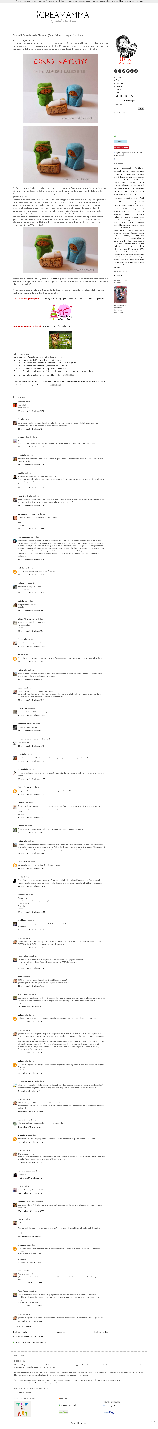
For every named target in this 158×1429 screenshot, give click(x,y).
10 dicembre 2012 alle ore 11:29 (30, 1178)
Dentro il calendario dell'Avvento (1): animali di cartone (39, 360)
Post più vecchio (101, 1332)
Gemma (21, 826)
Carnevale (132, 182)
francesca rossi (24, 537)
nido (129, 230)
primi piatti (119, 241)
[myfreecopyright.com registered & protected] (129, 155)
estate (136, 198)
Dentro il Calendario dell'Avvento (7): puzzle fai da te (38, 375)
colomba (117, 188)
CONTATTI (120, 93)
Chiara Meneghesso (26, 619)
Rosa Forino (23, 956)
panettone (117, 233)
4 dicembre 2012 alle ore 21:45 (30, 1127)
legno (135, 220)
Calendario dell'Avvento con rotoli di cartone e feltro (38, 357)
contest (136, 188)
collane (133, 185)
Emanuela (22, 1245)
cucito (127, 192)
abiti (116, 168)
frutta (117, 212)
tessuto (44, 385)
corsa (141, 188)
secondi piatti (119, 254)
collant (141, 185)
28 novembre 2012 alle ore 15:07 (31, 631)
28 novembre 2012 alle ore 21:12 (31, 731)
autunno (140, 171)
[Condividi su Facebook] (71, 375)
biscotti (129, 177)
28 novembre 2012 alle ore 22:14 (31, 794)
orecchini (135, 230)
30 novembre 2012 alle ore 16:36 (31, 986)
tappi (39, 385)
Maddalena (22, 920)
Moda (116, 230)
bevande (117, 177)
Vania (20, 402)
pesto (131, 236)
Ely (19, 655)
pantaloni (126, 233)
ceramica (117, 185)
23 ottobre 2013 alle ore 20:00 (30, 1237)
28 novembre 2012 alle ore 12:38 (31, 447)
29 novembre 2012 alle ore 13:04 (31, 869)
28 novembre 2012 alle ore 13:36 (31, 560)
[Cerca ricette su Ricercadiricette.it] (112, 1406)
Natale (102, 381)
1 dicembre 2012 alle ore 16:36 (30, 1053)
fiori (130, 209)
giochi (128, 214)
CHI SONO (121, 90)
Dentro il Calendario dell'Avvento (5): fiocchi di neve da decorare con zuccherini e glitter (54, 371)
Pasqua (134, 233)
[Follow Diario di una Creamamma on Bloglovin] (120, 143)
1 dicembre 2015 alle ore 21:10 (30, 1306)
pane (142, 230)
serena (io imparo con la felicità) (31, 739)
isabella (21, 601)
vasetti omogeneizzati (128, 265)
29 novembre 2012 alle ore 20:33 (31, 912)
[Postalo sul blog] (66, 375)
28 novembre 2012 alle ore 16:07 (31, 662)
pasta (141, 233)
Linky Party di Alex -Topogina (53, 299)
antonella (22, 769)
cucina (118, 191)
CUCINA (119, 83)
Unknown (22, 1015)
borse (135, 177)
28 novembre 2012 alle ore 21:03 (31, 715)
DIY (117, 80)
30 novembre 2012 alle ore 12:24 (31, 948)
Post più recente (20, 1332)
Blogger (84, 1423)
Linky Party (129, 222)
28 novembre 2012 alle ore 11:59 (31, 411)
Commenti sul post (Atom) (32, 1336)
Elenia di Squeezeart (96, 299)
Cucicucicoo (22, 1120)
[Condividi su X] (68, 375)
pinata (133, 238)
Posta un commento (24, 1327)
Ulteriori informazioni (128, 1)
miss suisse (22, 708)
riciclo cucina (138, 244)
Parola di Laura (24, 1171)
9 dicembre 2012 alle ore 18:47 (30, 1163)
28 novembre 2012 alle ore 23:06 (31, 818)
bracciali (141, 177)
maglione (126, 225)
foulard (141, 209)
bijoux (122, 177)
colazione (125, 185)
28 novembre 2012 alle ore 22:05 (31, 779)
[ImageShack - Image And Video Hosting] (115, 160)
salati (126, 252)
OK (141, 1)
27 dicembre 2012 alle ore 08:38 (31, 1211)
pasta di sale (118, 236)
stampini (53, 279)
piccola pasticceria (122, 238)
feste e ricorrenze (92, 381)
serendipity (22, 1135)
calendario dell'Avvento (68, 381)
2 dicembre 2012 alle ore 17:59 (30, 1091)
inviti (142, 217)
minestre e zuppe (137, 228)
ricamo (128, 244)
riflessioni (118, 249)
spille (136, 254)
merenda (125, 228)
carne (124, 182)
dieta (133, 192)
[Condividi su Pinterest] (73, 375)
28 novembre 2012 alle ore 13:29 (31, 529)
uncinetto (123, 262)
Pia (19, 877)
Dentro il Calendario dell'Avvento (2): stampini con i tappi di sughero (45, 363)
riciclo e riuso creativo (22, 385)
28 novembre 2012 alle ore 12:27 (31, 429)
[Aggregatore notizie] (63, 1399)
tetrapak (135, 260)
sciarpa (141, 252)
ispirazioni (118, 220)
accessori (126, 168)
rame (121, 244)
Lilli (19, 1186)
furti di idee (128, 212)
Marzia (21, 455)
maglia (141, 223)
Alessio (50, 381)
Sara (20, 419)
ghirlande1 (140, 212)
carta (141, 182)
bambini (56, 381)
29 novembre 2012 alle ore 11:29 (31, 853)
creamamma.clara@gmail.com (26, 1383)
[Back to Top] (153, 1423)
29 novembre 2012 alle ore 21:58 (31, 930)
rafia (116, 244)
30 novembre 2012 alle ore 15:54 (31, 968)
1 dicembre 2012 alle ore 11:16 (29, 1007)
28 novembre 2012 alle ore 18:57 (31, 700)
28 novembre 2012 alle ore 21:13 (31, 746)
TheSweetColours (25, 724)
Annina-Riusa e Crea (26, 1201)
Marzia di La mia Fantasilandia (55, 326)
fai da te (81, 381)
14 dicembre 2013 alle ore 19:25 (30, 1262)
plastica (140, 238)
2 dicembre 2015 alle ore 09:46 (30, 1321)
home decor (131, 217)
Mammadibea (23, 437)
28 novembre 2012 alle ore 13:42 (31, 593)
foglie (135, 209)
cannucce (117, 182)
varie (130, 262)
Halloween (118, 217)
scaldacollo (134, 252)
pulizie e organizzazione (135, 241)
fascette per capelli (129, 202)
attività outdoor (129, 171)
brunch (116, 180)
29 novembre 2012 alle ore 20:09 (31, 886)
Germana (21, 803)
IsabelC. (21, 568)
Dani (20, 473)
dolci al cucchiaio (137, 195)
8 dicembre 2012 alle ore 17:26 (30, 1142)
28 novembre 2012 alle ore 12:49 (31, 465)
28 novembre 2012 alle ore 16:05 (31, 647)
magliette (118, 225)
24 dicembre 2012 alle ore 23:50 (31, 1193)
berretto (140, 174)
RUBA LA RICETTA (136, 249)
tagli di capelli (120, 257)
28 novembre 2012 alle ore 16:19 (31, 680)
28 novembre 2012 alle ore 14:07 (31, 611)
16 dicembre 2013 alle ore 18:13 (30, 1283)
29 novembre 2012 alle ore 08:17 (31, 833)
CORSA (119, 87)
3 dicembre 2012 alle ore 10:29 (30, 1112)
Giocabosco (22, 862)
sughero (33, 385)
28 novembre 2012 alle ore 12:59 (31, 506)
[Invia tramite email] (64, 375)
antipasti (117, 171)
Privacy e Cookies (24, 1393)
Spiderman (129, 254)
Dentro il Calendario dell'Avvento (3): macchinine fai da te (40, 366)
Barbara (21, 639)
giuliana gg (22, 583)
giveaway (140, 215)
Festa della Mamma (126, 205)
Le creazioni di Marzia (27, 514)
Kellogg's (127, 220)
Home (118, 77)
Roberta (21, 670)
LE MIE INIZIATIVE (124, 96)
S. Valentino (118, 252)
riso (125, 249)
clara (26, 381)
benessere (131, 174)
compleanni (126, 188)
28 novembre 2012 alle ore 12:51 (31, 488)
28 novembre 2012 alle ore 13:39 (31, 575)
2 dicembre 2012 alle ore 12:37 (30, 1073)
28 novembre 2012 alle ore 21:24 (31, 761)
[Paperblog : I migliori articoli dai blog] (108, 1414)
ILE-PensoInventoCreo (27, 1082)
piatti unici (139, 236)
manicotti (135, 225)
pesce (126, 236)
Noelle (20, 1219)
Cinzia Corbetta (24, 787)
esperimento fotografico (123, 198)
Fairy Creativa (24, 496)
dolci (126, 195)
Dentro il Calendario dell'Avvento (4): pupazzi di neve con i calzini (43, 369)
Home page (60, 1332)
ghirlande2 (117, 214)
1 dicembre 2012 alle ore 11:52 (30, 1022)
